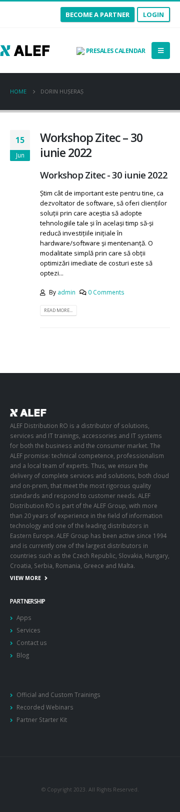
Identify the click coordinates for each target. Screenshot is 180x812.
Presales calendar (114, 50)
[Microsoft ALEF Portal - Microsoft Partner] (25, 50)
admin (67, 292)
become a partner (98, 14)
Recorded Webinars (45, 707)
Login (153, 14)
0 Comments (106, 292)
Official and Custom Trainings (58, 694)
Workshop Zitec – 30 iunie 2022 (91, 145)
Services (28, 630)
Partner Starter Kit (41, 720)
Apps (24, 618)
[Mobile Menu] (161, 50)
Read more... (58, 310)
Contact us (31, 642)
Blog (22, 655)
